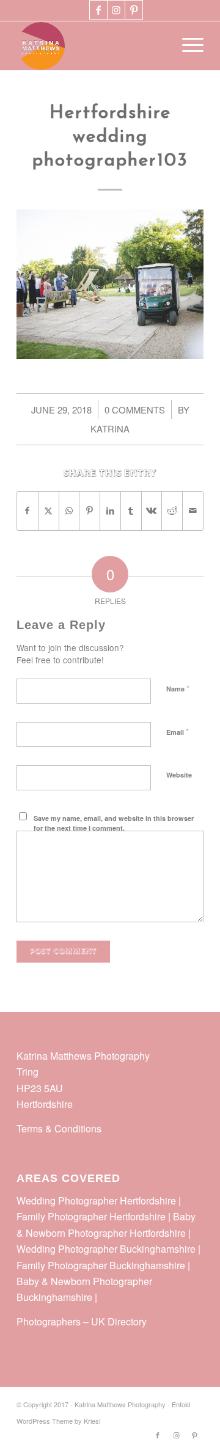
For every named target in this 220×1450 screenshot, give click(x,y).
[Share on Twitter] (48, 511)
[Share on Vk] (152, 511)
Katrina (110, 428)
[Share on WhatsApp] (69, 511)
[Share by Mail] (193, 511)
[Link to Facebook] (98, 10)
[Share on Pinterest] (89, 511)
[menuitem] (187, 45)
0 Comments (135, 409)
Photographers (48, 1321)
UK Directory (119, 1321)
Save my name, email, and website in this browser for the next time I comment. (114, 823)
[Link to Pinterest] (133, 10)
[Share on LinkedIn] (110, 511)
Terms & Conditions (58, 1128)
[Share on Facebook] (27, 511)
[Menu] (187, 45)
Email (177, 731)
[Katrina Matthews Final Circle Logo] (91, 45)
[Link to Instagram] (116, 10)
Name (177, 688)
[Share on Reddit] (172, 511)
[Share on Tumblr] (131, 511)
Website (179, 774)
